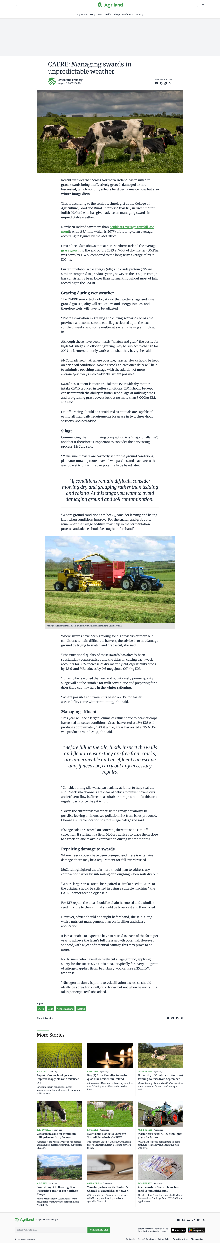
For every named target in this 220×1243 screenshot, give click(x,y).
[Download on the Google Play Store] (196, 1230)
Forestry (139, 14)
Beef (100, 14)
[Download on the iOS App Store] (178, 1230)
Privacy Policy (164, 1239)
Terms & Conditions (146, 1239)
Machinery (127, 14)
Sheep (117, 14)
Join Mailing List (99, 1229)
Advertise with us (180, 1239)
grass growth (71, 250)
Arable (108, 14)
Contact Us (130, 1239)
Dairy (92, 14)
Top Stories (82, 14)
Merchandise (197, 1239)
